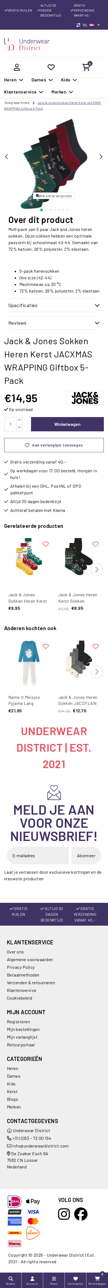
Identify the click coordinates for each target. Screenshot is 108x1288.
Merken (14, 1106)
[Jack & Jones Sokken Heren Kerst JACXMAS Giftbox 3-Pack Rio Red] (29, 560)
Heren (12, 1068)
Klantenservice (22, 990)
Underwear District (31, 1130)
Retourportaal (21, 1044)
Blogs (12, 1099)
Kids (11, 1083)
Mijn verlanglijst (22, 1036)
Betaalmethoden (23, 974)
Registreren (18, 1021)
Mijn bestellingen (23, 1029)
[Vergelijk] (79, 24)
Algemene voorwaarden (30, 959)
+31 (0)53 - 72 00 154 (31, 1138)
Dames (13, 1076)
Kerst (12, 1091)
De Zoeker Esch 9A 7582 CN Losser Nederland (27, 1160)
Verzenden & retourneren (31, 982)
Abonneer (86, 855)
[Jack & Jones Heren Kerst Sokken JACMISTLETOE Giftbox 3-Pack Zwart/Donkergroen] (79, 560)
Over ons (15, 951)
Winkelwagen (67, 424)
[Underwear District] (27, 43)
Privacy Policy (21, 967)
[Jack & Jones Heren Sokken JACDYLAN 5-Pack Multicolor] (79, 663)
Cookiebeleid (19, 997)
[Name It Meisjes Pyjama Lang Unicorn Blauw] (29, 663)
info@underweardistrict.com (40, 1145)
